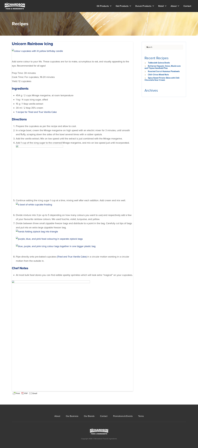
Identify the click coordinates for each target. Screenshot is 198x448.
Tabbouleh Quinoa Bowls (159, 63)
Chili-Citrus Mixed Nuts (158, 75)
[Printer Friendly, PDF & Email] (25, 393)
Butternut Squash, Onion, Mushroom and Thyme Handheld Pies (163, 67)
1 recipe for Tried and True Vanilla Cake (36, 112)
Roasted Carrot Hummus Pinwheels (164, 71)
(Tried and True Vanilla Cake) (72, 256)
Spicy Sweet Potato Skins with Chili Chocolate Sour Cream (162, 79)
